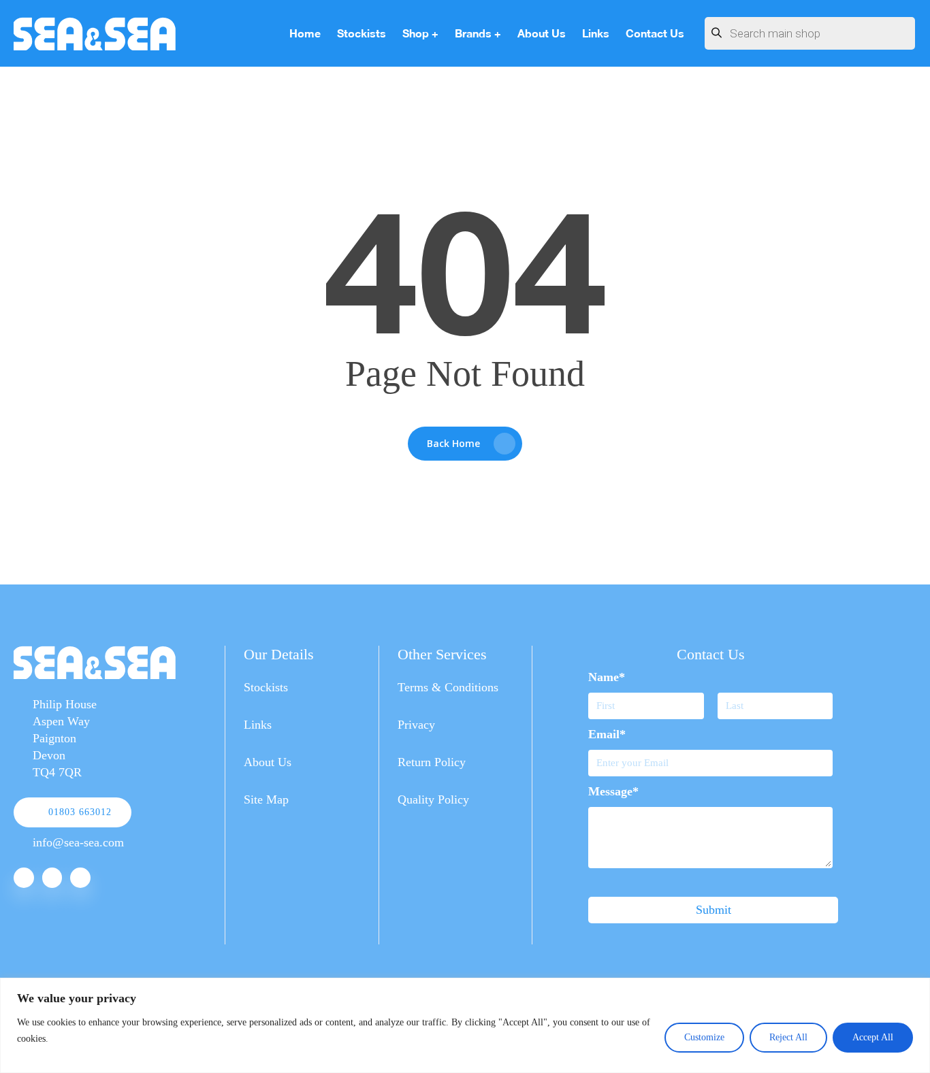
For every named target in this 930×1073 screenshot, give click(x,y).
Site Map (266, 799)
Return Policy (432, 762)
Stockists (266, 687)
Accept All (872, 1037)
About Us (267, 762)
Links (258, 724)
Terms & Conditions (448, 687)
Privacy (416, 724)
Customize (704, 1037)
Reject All (788, 1037)
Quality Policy (433, 799)
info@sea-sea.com (78, 842)
